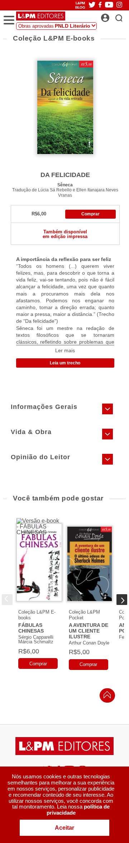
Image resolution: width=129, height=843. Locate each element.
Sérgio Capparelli (35, 637)
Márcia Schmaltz (35, 641)
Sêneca (65, 184)
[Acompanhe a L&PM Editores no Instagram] (119, 5)
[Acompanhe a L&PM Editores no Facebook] (100, 5)
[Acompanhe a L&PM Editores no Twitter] (92, 5)
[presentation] (7, 599)
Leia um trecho (65, 362)
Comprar (90, 213)
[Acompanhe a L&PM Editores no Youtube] (109, 5)
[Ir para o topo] (105, 697)
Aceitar (64, 828)
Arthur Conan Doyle (89, 643)
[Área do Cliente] (113, 16)
